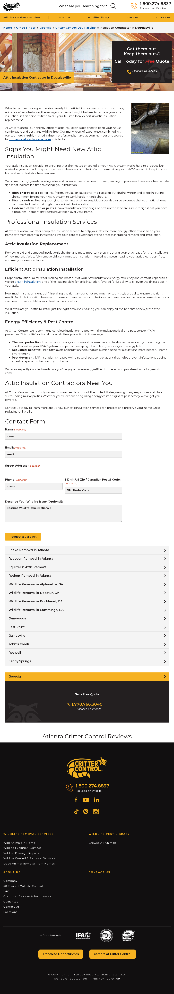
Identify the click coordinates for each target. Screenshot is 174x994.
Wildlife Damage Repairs (21, 853)
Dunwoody (17, 618)
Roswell (14, 653)
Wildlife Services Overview (21, 17)
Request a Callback (23, 536)
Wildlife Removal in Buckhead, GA (35, 601)
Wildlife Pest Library (109, 834)
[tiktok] (76, 812)
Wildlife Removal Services (28, 834)
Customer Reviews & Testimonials (27, 896)
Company (10, 880)
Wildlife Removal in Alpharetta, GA (35, 584)
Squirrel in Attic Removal (27, 567)
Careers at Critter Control (112, 954)
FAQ (6, 891)
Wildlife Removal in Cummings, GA (36, 610)
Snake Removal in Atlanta (28, 550)
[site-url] (87, 767)
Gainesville (16, 636)
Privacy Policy (103, 978)
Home (7, 27)
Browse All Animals (102, 842)
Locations (64, 17)
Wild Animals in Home (19, 842)
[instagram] (96, 812)
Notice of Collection (70, 978)
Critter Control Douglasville (75, 27)
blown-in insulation (28, 281)
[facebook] (76, 800)
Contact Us (163, 17)
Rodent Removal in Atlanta (29, 576)
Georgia (45, 27)
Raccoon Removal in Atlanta (30, 558)
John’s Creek (18, 644)
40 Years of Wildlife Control (23, 886)
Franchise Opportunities (61, 954)
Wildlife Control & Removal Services (29, 858)
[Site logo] (11, 6)
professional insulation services (30, 139)
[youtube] (86, 800)
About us (132, 17)
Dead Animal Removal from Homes (29, 863)
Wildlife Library (98, 17)
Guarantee (11, 901)
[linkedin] (96, 800)
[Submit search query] (113, 6)
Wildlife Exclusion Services (22, 847)
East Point (16, 627)
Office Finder (26, 27)
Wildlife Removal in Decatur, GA (33, 593)
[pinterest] (85, 812)
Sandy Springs (19, 661)
